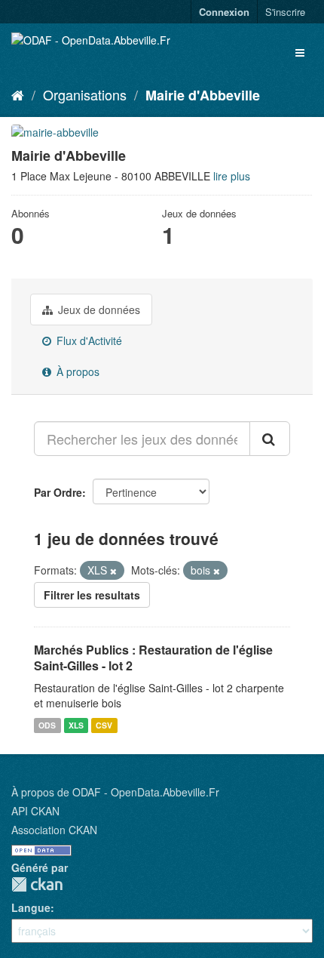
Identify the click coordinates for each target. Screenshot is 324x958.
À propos (76, 371)
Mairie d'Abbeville (202, 95)
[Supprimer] (113, 571)
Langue (30, 907)
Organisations (85, 94)
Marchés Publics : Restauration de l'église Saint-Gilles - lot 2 (153, 657)
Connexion (224, 12)
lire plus (231, 175)
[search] (269, 438)
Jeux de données (97, 309)
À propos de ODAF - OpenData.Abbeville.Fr (115, 791)
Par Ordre (58, 492)
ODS (47, 725)
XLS (76, 725)
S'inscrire (285, 12)
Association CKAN (54, 829)
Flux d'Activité (87, 340)
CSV (104, 725)
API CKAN (35, 810)
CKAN (37, 884)
